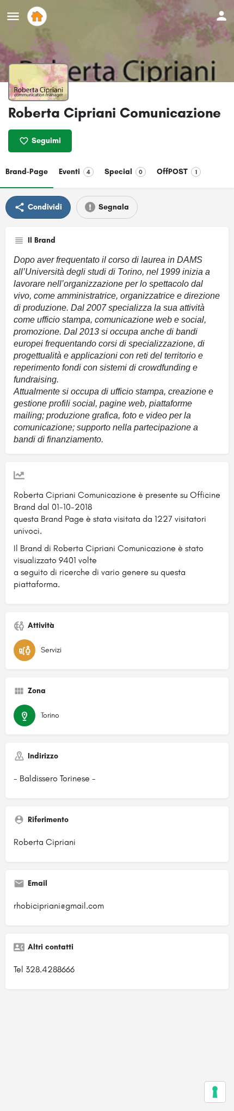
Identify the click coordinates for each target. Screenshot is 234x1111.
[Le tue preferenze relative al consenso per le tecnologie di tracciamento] (215, 1092)
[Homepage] (38, 16)
